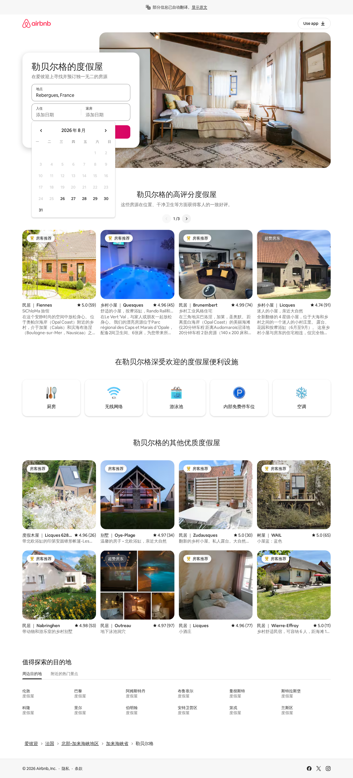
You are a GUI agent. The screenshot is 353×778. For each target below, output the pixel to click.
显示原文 (199, 7)
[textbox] (56, 114)
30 (106, 198)
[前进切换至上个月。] (41, 130)
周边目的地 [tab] (32, 673)
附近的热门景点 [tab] (64, 673)
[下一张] (186, 218)
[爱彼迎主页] (36, 23)
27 (73, 198)
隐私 (65, 768)
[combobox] (81, 95)
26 (62, 198)
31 (41, 210)
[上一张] (166, 218)
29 (95, 198)
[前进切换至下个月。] (105, 130)
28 (84, 198)
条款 (79, 768)
